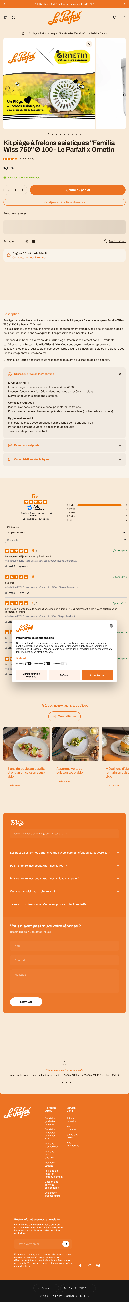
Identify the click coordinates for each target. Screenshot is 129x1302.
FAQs (42, 833)
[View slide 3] (66, 1082)
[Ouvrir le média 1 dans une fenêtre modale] (89, 44)
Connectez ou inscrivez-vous (29, 257)
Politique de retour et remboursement (54, 1173)
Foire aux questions (72, 1120)
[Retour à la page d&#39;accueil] (23, 33)
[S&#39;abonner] (65, 1244)
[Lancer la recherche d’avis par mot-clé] (125, 540)
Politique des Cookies (49, 1154)
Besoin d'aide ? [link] (117, 241)
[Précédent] (4, 4)
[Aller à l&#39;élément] (48, 134)
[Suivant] (124, 4)
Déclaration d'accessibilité (52, 1194)
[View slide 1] (58, 1082)
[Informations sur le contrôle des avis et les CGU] (51, 513)
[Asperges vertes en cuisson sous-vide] (75, 744)
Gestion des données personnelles (52, 1184)
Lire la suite (13, 785)
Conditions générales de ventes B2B (51, 1134)
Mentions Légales (50, 1164)
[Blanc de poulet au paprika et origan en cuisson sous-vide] (26, 744)
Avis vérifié (121, 550)
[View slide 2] (62, 1082)
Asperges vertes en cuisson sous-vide (70, 771)
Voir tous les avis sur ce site (36, 519)
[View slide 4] (71, 1082)
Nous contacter (72, 1128)
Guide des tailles (72, 1136)
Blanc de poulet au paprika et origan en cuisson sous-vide (26, 772)
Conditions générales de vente (51, 1121)
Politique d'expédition (51, 1145)
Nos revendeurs (73, 1144)
